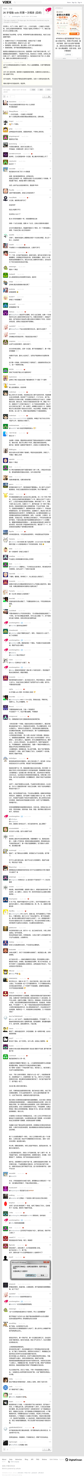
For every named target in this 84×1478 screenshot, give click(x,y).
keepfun (12, 1203)
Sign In (80, 2)
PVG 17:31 (27, 1473)
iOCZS (11, 369)
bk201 (11, 1402)
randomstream (14, 425)
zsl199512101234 (15, 154)
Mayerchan (13, 867)
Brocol (11, 706)
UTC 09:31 (21, 1473)
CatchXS (12, 574)
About (4, 1459)
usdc (10, 1386)
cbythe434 (12, 161)
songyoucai (13, 716)
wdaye (11, 494)
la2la (10, 477)
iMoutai (11, 971)
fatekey (11, 942)
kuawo (11, 1046)
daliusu (11, 312)
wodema (12, 289)
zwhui (64, 58)
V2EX (5, 8)
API (32, 1459)
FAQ (37, 1459)
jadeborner (13, 928)
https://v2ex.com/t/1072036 (18, 418)
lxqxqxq (12, 539)
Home (69, 2)
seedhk (11, 235)
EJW (10, 1394)
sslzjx (11, 282)
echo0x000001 (14, 828)
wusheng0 (12, 850)
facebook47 (13, 1188)
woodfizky (12, 1323)
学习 (48, 90)
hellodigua (12, 758)
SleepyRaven (13, 111)
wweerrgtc (12, 266)
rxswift (11, 245)
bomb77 (12, 297)
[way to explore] (7, 2)
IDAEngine (12, 449)
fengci (11, 121)
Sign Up (74, 2)
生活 (10, 8)
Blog (26, 1459)
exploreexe (13, 377)
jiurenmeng (13, 144)
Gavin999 (12, 384)
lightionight (13, 1442)
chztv (11, 660)
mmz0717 (12, 1237)
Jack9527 (12, 326)
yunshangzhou (16, 16)
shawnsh (12, 1284)
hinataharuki (13, 630)
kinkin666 (12, 949)
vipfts (11, 689)
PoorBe (11, 190)
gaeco (11, 484)
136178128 (12, 433)
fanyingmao (13, 899)
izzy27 (11, 1038)
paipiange (12, 877)
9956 (10, 549)
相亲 (33, 90)
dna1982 (12, 598)
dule (10, 467)
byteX (11, 1257)
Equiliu (11, 531)
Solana (44, 1459)
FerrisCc (12, 591)
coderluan (12, 392)
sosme (11, 836)
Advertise (18, 1459)
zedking (12, 1195)
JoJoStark (12, 610)
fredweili (12, 274)
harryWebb (13, 197)
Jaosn (11, 1028)
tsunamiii (12, 304)
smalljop (12, 556)
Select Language (14, 1461)
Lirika (11, 1212)
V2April (11, 993)
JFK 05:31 (41, 1473)
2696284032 (13, 978)
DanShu (12, 911)
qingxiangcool (14, 136)
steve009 (12, 169)
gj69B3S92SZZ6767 (15, 1427)
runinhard (12, 1056)
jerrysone (12, 252)
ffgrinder (12, 1245)
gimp (10, 129)
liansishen (12, 102)
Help (10, 1459)
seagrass (12, 341)
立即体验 (68, 54)
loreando (12, 581)
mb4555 (11, 459)
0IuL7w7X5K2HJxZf (16, 1016)
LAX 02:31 (34, 1473)
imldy (11, 1379)
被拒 (41, 90)
